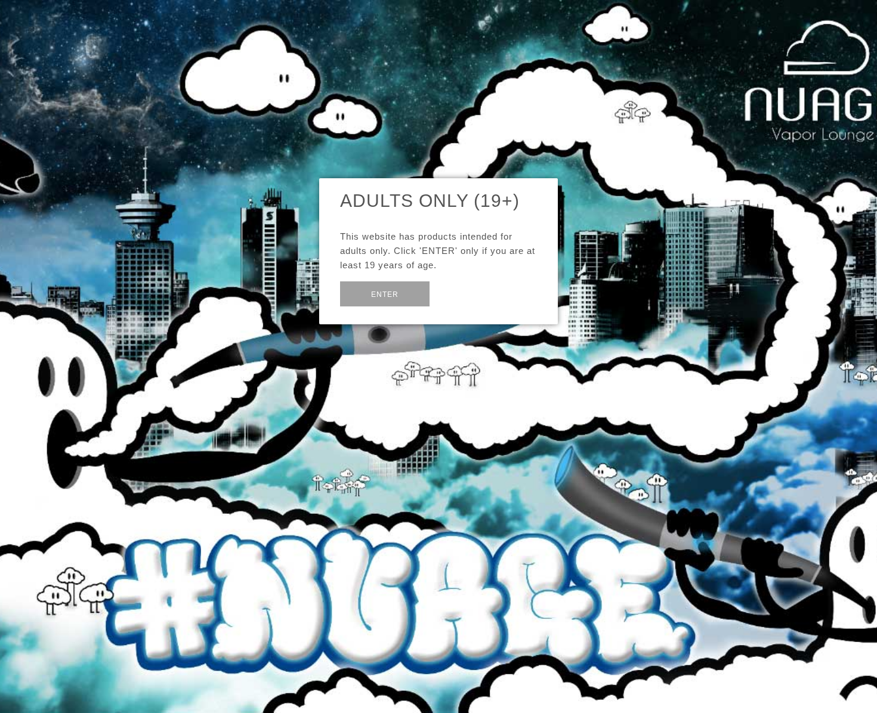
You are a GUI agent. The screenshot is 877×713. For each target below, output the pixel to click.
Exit (458, 293)
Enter (385, 294)
